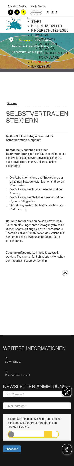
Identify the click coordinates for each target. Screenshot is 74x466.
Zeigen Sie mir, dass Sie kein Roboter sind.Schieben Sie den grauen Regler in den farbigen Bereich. (34, 422)
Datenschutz (13, 361)
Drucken (12, 103)
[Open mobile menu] (28, 17)
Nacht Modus (38, 6)
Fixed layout (33, 12)
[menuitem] (36, 21)
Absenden (12, 449)
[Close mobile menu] (28, 18)
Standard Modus (17, 6)
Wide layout (39, 12)
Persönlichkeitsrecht (17, 375)
